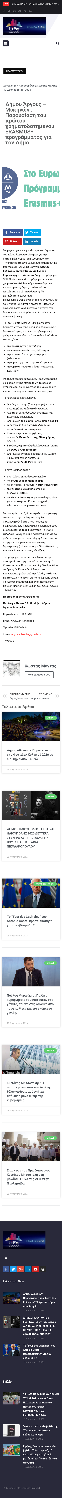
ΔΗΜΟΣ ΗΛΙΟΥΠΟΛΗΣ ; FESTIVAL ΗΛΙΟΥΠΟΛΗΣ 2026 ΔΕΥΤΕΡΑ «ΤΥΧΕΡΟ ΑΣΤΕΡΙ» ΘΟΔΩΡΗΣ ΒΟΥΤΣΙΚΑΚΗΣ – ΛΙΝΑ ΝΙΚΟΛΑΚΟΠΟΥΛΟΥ (31, 837)
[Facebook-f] (4, 11)
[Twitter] (9, 11)
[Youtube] (20, 11)
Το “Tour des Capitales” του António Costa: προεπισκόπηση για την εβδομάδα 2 (29, 921)
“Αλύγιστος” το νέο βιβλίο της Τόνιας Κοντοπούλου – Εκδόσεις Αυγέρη (40, 1430)
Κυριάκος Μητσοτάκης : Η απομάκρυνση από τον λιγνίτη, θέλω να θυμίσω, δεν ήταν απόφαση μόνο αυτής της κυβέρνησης (28, 1091)
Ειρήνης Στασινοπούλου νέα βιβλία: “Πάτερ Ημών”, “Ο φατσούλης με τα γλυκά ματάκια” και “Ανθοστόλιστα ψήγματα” (40, 1454)
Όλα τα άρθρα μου (39, 674)
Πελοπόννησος (15, 70)
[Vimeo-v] (25, 11)
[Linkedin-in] (30, 11)
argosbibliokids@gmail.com (26, 634)
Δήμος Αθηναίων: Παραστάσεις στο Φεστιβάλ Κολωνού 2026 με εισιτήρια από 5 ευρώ (30, 754)
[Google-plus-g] (20, 1269)
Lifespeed (35, 1488)
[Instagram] (14, 11)
